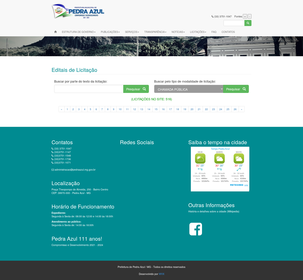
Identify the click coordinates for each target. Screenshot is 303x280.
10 (120, 109)
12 (134, 109)
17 (170, 109)
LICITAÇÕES (197, 32)
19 (184, 109)
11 (127, 109)
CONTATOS (228, 32)
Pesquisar (134, 89)
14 (148, 109)
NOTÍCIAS (177, 32)
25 (228, 109)
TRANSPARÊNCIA (154, 32)
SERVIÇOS (131, 32)
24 (220, 109)
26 (235, 109)
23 (213, 109)
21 (199, 109)
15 (156, 109)
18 (177, 109)
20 (192, 109)
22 (206, 109)
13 (141, 109)
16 (163, 109)
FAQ (213, 32)
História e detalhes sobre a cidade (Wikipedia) (213, 211)
